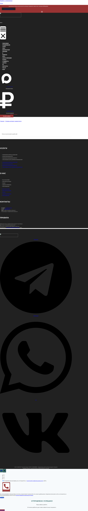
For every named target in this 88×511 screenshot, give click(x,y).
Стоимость (5, 61)
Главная (2, 121)
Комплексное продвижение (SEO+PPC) (9, 157)
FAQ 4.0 (4, 67)
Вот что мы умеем (5, 179)
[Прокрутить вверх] (1, 470)
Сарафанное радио (10, 111)
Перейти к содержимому (6, 0)
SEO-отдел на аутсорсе (6, 181)
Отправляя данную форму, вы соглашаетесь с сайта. (25, 480)
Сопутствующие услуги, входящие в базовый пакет (12, 159)
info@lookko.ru (7, 209)
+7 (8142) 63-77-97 (8, 207)
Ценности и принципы (6, 184)
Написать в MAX (10, 86)
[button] (3, 32)
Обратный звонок (13, 114)
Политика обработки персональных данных (24, 495)
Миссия (3, 183)
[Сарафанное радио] (7, 109)
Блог (3, 69)
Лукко (1, 3)
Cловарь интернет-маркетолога (13, 121)
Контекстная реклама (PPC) (7, 156)
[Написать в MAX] (6, 84)
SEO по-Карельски (5, 186)
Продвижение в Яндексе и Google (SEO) (9, 154)
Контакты (5, 66)
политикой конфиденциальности (12, 227)
